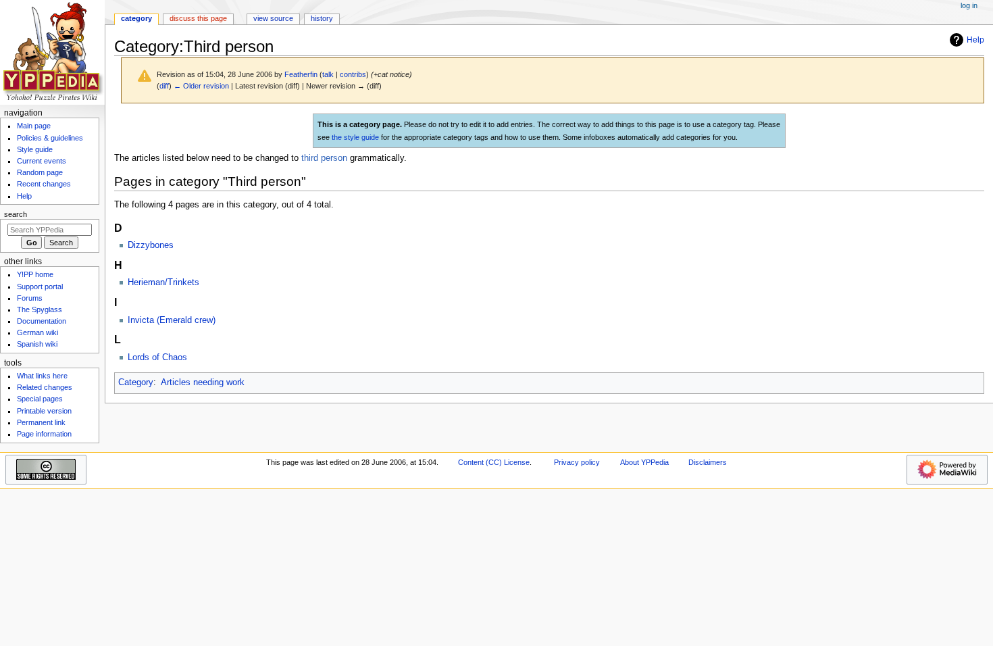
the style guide (355, 137)
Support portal (40, 286)
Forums (30, 298)
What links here (42, 376)
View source (273, 18)
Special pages (40, 399)
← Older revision (201, 86)
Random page (40, 172)
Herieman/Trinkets (163, 282)
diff (164, 86)
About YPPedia (644, 462)
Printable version (44, 411)
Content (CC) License (494, 462)
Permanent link (41, 422)
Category (135, 382)
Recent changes (44, 184)
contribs (353, 74)
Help (975, 40)
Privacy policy (577, 462)
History (322, 18)
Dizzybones (151, 245)
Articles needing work (203, 382)
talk (328, 74)
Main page (34, 126)
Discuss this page (198, 18)
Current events (41, 161)
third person (324, 158)
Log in (969, 5)
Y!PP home (35, 274)
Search (15, 214)
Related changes (44, 387)
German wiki (37, 332)
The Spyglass (39, 309)
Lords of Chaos (157, 357)
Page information (44, 434)
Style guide (35, 149)
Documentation (41, 321)
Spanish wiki (37, 344)
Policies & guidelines (50, 138)
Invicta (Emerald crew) (171, 320)
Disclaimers (707, 462)
